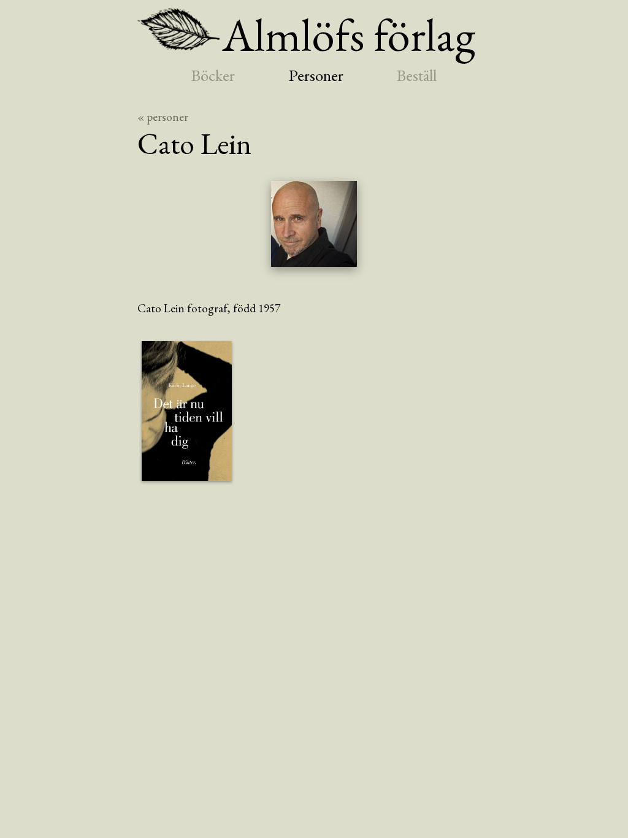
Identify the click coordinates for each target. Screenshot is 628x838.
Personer (316, 75)
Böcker (213, 75)
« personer (162, 117)
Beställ (417, 75)
